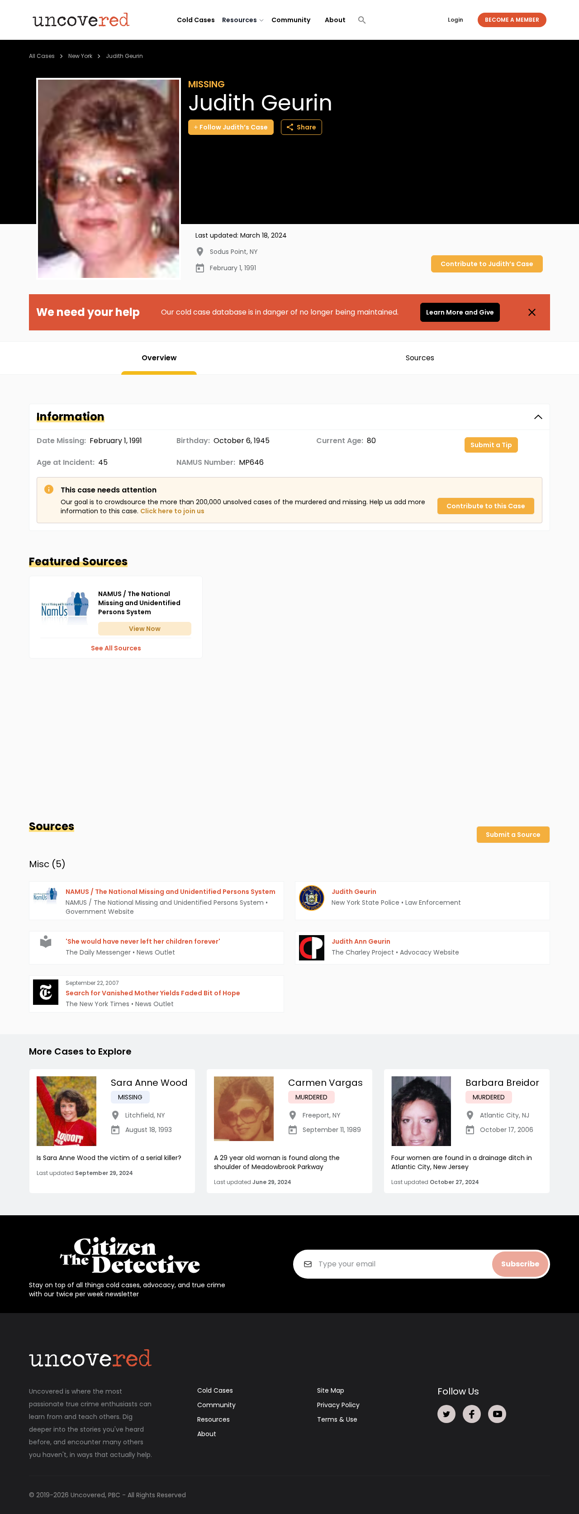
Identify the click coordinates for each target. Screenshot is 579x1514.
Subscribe (520, 1264)
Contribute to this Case (485, 506)
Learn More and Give (460, 312)
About (335, 19)
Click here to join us (172, 511)
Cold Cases (196, 19)
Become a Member (512, 20)
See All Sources (116, 648)
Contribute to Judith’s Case (487, 263)
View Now (145, 628)
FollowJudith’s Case (233, 127)
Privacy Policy (338, 1404)
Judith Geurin (124, 56)
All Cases (42, 56)
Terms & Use (337, 1419)
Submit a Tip (491, 444)
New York (80, 56)
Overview (159, 358)
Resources (213, 1419)
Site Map (330, 1390)
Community (290, 19)
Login (455, 20)
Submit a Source (513, 834)
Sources (420, 358)
